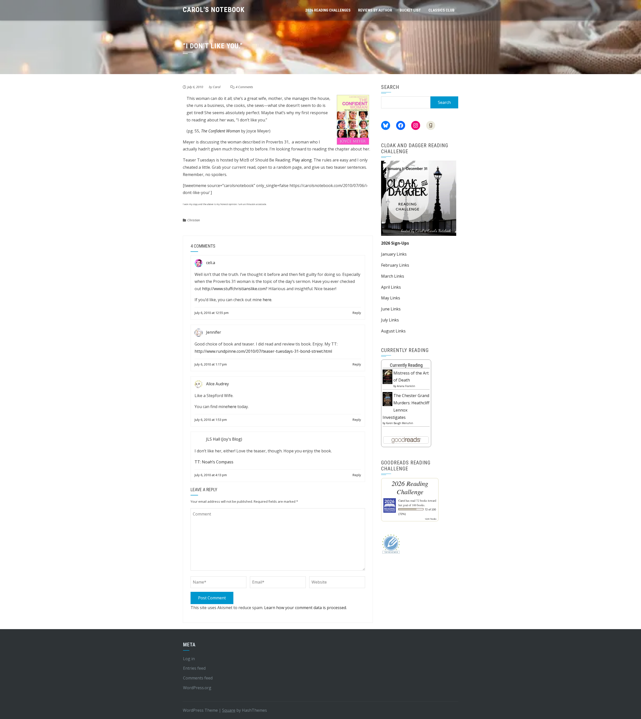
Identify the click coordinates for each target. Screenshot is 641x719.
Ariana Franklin (406, 386)
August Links (393, 331)
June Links (391, 309)
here (267, 299)
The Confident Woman (220, 131)
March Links (392, 276)
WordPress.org (197, 687)
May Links (390, 298)
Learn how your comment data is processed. (305, 607)
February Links (395, 265)
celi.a (210, 262)
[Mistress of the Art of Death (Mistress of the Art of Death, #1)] (387, 376)
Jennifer (213, 332)
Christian (193, 220)
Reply (357, 312)
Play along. (302, 160)
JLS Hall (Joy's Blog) (224, 439)
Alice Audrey (217, 384)
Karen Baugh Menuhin (399, 423)
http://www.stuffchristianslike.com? (234, 288)
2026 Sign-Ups (395, 243)
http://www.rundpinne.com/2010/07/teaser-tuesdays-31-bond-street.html (263, 351)
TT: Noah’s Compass (214, 462)
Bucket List (410, 10)
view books (430, 518)
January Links (394, 254)
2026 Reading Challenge (410, 487)
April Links (391, 287)
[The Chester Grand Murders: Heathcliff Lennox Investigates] (387, 398)
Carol (216, 87)
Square (228, 710)
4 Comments (244, 87)
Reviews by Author (375, 10)
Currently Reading (406, 365)
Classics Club (441, 10)
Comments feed (198, 678)
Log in (189, 658)
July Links (390, 320)
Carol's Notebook (214, 10)
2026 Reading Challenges (328, 10)
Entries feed (194, 668)
